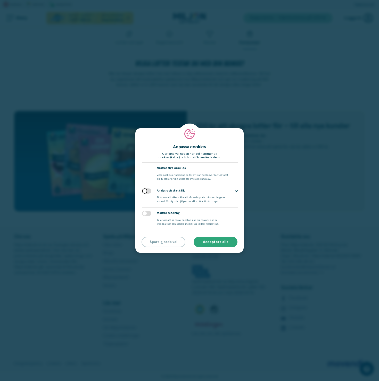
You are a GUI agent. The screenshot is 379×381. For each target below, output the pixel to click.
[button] (236, 191)
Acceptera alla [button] (215, 242)
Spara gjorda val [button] (163, 242)
